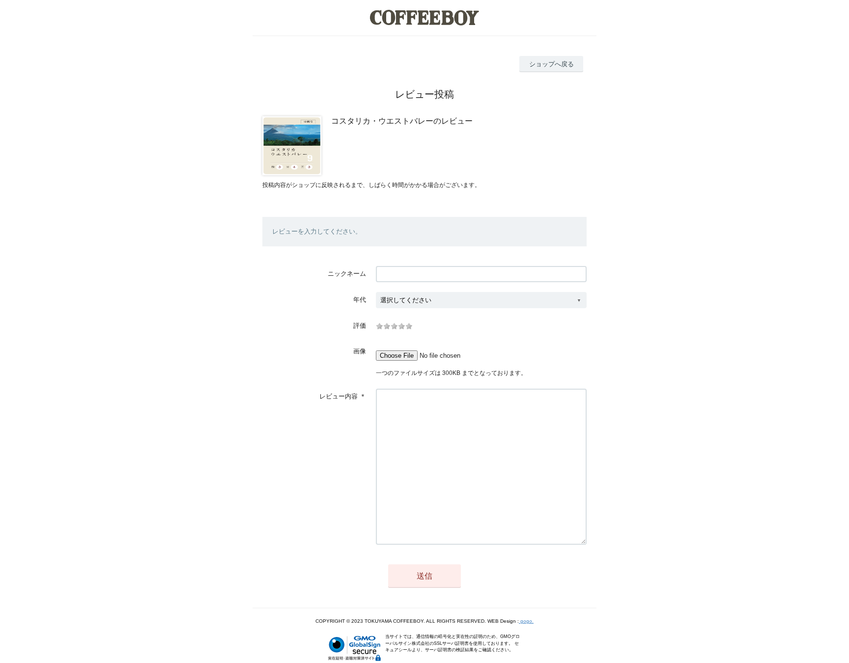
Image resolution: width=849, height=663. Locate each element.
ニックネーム (347, 273)
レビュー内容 (338, 396)
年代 (359, 299)
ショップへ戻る (551, 64)
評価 (359, 325)
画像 (359, 351)
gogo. (526, 621)
